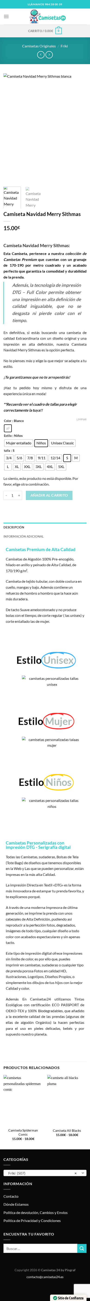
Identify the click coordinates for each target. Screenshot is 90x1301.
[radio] (7, 428)
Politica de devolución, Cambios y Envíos (35, 1212)
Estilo (8, 435)
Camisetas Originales (39, 46)
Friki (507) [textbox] (42, 1173)
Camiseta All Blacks (67, 1130)
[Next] (79, 128)
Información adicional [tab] (23, 536)
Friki (64, 46)
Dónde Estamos (16, 1204)
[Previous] (11, 128)
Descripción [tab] (13, 527)
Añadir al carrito (49, 495)
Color (7, 421)
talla (7, 450)
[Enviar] (82, 1248)
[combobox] (45, 1173)
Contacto (10, 1196)
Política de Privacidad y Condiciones (32, 1220)
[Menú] (6, 16)
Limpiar (82, 419)
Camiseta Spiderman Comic (23, 1132)
